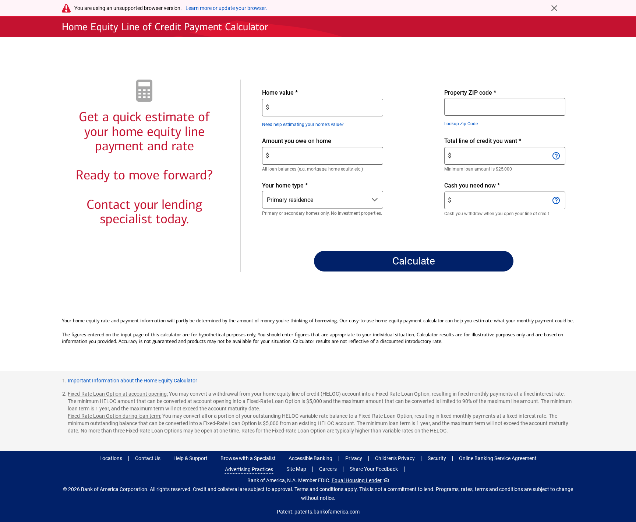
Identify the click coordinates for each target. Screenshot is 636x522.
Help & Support (190, 458)
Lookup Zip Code (461, 123)
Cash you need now (484, 186)
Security (437, 458)
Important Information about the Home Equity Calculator (132, 380)
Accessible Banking (310, 458)
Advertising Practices (249, 469)
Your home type (285, 185)
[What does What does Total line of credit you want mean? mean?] (556, 155)
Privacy (353, 458)
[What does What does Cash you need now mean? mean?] (556, 200)
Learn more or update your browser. (226, 8)
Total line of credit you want (495, 141)
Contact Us (147, 458)
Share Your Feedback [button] (374, 469)
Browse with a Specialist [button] (248, 458)
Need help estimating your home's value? (303, 124)
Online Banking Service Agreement (498, 458)
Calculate (413, 261)
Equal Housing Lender (357, 480)
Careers (328, 469)
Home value (292, 93)
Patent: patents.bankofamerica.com (318, 512)
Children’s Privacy (395, 458)
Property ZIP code (470, 92)
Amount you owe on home (309, 141)
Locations (110, 458)
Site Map (296, 469)
